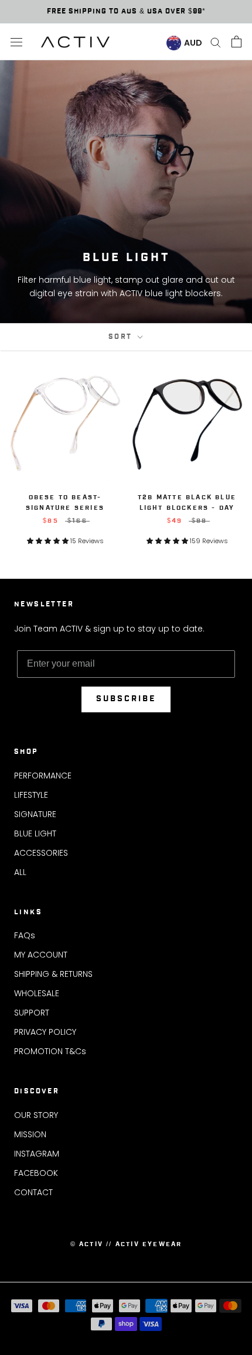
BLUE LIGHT (35, 833)
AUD (193, 43)
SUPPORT (31, 1012)
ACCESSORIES (41, 853)
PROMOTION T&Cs (50, 1051)
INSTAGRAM (36, 1154)
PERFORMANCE (42, 775)
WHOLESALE (36, 993)
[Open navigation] (16, 41)
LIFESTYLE (31, 795)
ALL (20, 872)
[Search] (215, 42)
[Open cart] (236, 41)
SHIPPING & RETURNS (53, 974)
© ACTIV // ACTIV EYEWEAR (126, 1244)
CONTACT (33, 1192)
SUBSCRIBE (126, 699)
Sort (121, 337)
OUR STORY (36, 1115)
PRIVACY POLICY (45, 1032)
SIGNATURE (35, 814)
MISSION (30, 1134)
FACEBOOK (36, 1173)
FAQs (24, 935)
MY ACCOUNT (40, 954)
